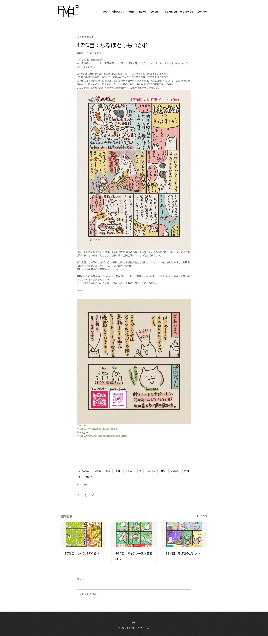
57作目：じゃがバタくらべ (82, 553)
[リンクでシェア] (93, 495)
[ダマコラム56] (134, 534)
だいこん (174, 471)
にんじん (151, 471)
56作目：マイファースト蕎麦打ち (133, 556)
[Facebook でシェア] (78, 495)
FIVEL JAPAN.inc (139, 627)
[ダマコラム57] (83, 534)
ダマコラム (84, 471)
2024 (125, 627)
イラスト (129, 471)
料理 (118, 471)
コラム (98, 471)
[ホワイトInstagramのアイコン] (134, 623)
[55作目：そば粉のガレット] (184, 534)
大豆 (163, 471)
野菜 (108, 471)
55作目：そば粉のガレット (183, 553)
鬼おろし (90, 477)
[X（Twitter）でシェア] (85, 495)
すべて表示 (201, 516)
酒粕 (186, 471)
